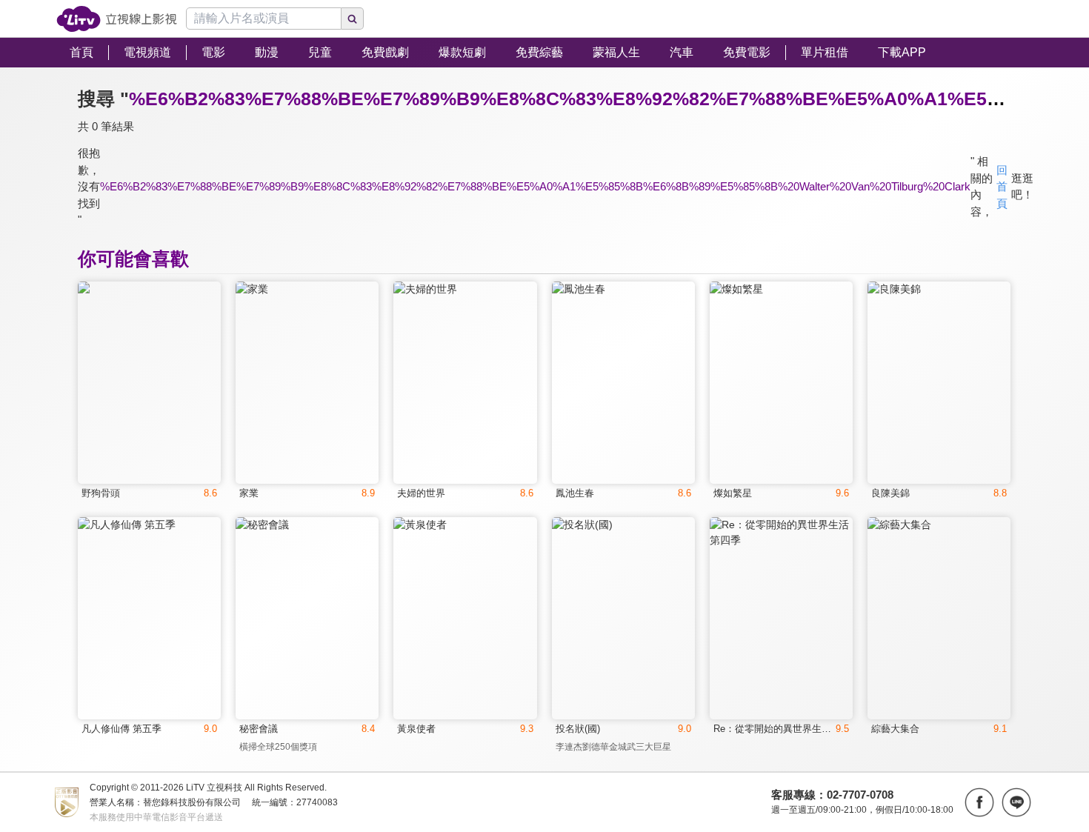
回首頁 (1002, 187)
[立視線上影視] (117, 19)
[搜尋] (353, 18)
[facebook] (979, 802)
